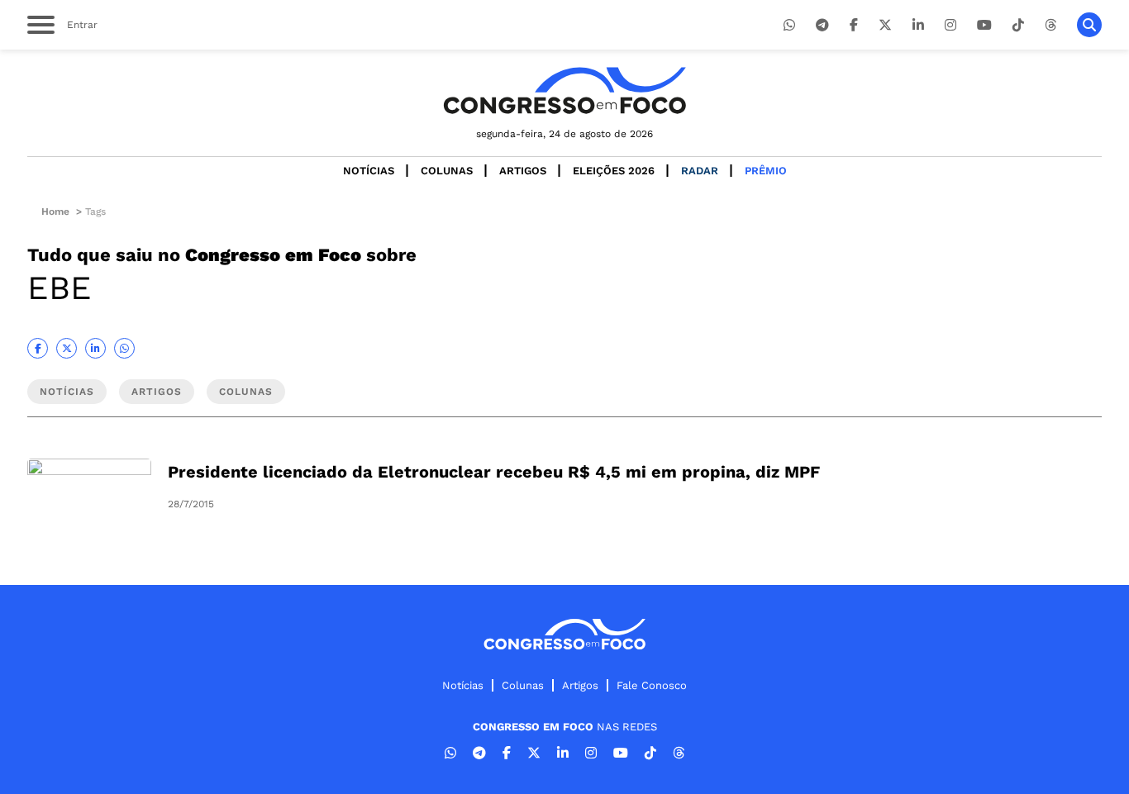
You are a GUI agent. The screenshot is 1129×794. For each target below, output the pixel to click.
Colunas (447, 170)
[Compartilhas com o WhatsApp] (124, 348)
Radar (699, 170)
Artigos (522, 170)
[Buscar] (1089, 24)
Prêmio (766, 170)
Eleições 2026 (614, 170)
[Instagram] (950, 25)
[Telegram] (822, 25)
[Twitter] (885, 25)
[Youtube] (984, 25)
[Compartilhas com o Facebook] (37, 348)
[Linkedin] (918, 25)
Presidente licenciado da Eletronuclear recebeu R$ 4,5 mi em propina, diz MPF (494, 472)
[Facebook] (854, 25)
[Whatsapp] (789, 25)
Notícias (368, 170)
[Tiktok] (1018, 25)
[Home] (564, 90)
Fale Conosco (652, 685)
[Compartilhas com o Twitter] (66, 348)
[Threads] (1050, 25)
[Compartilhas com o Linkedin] (95, 348)
